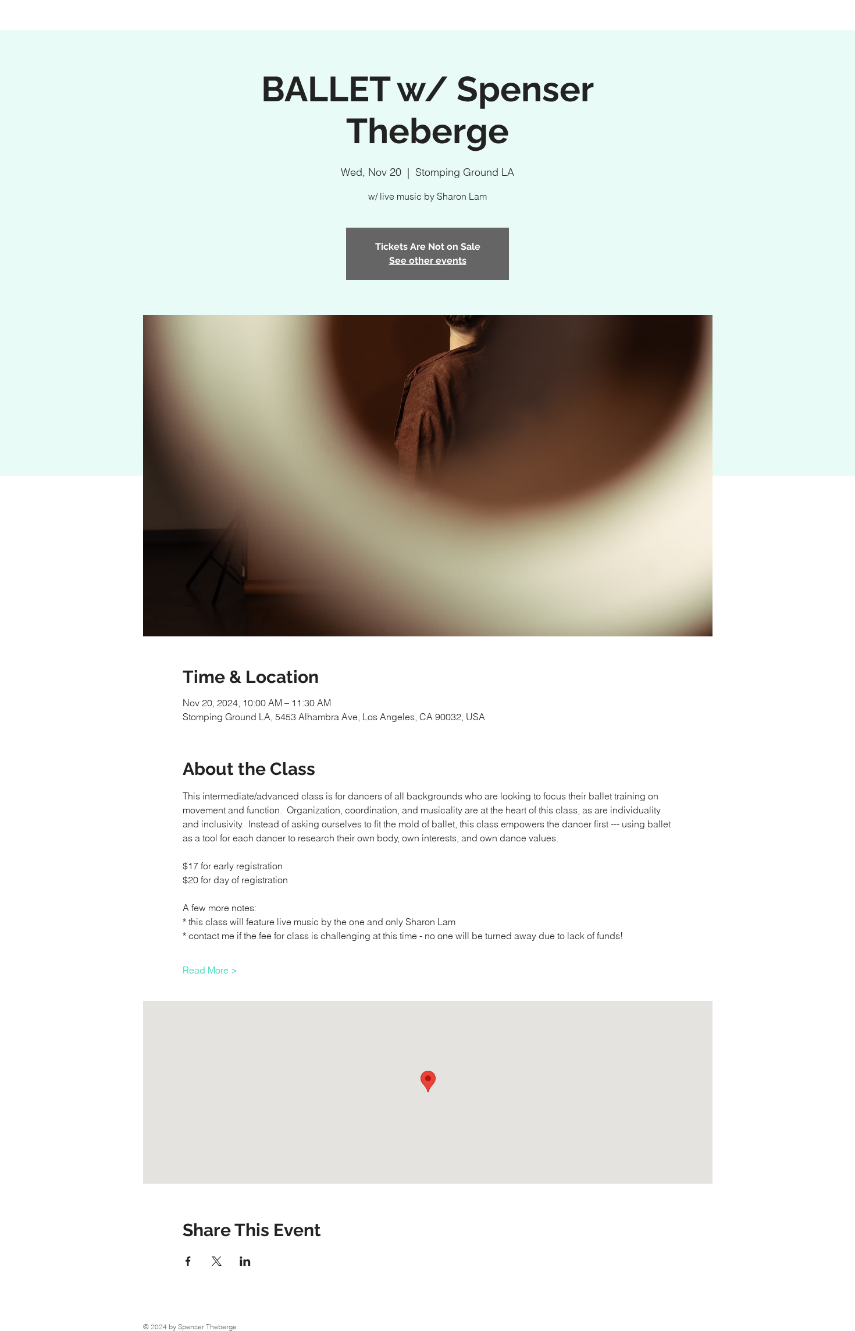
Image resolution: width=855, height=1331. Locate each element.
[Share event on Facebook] (188, 1261)
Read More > (210, 970)
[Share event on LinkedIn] (245, 1261)
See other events (427, 260)
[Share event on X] (216, 1261)
